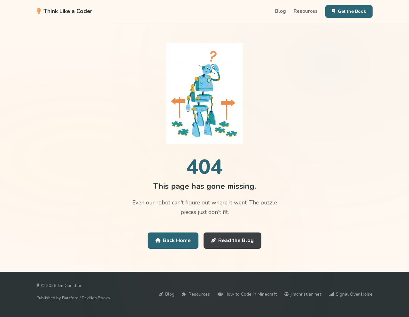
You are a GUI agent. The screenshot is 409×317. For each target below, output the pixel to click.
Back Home (177, 240)
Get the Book (352, 11)
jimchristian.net (306, 294)
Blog (280, 11)
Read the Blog (236, 240)
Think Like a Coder (67, 11)
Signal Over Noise (354, 294)
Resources (306, 11)
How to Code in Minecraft (251, 294)
